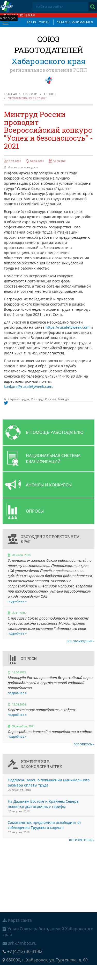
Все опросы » (84, 744)
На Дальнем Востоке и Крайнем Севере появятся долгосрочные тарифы (43, 804)
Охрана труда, (19, 399)
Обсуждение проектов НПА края (50, 539)
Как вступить (38, 22)
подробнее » (17, 601)
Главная (10, 94)
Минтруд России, (44, 399)
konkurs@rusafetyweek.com (28, 386)
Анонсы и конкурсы (23, 167)
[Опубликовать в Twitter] (6, 403)
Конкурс (63, 399)
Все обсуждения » (80, 641)
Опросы (29, 658)
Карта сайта (20, 920)
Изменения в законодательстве (41, 764)
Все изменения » (81, 840)
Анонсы (50, 94)
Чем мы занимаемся (75, 22)
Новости (30, 94)
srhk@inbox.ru (22, 943)
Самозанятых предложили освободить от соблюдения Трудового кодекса (44, 825)
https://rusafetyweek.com (67, 327)
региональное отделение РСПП (48, 70)
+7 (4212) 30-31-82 (24, 951)
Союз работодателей (49, 50)
